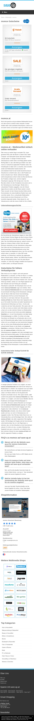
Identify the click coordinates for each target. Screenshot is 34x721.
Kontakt (2, 679)
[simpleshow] (9, 572)
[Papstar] (21, 609)
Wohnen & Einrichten (7, 661)
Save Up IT (27, 692)
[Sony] (9, 603)
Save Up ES (20, 692)
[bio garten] (21, 597)
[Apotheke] (9, 615)
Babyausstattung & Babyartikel (10, 630)
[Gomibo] (21, 566)
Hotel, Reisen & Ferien (8, 656)
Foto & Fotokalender (7, 644)
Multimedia (8, 17)
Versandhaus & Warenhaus (9, 659)
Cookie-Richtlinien (22, 719)
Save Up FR (3, 692)
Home (2, 17)
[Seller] (9, 578)
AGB (4, 541)
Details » (7, 51)
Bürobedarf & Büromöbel (8, 641)
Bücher (4, 639)
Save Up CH (11, 690)
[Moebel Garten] (9, 609)
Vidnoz (20, 304)
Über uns (2, 677)
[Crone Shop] (21, 585)
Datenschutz (3, 681)
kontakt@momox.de (12, 540)
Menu (5, 12)
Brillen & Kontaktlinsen (8, 636)
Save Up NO (12, 692)
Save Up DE (3, 690)
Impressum (3, 683)
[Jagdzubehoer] (9, 597)
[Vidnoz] (9, 566)
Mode (3, 650)
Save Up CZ (19, 690)
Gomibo (25, 304)
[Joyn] (21, 578)
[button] (33, 716)
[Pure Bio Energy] (21, 603)
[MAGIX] (21, 572)
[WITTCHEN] (21, 591)
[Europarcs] (9, 591)
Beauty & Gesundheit (7, 633)
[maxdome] (9, 585)
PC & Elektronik (6, 653)
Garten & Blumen (6, 647)
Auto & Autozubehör (7, 627)
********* (17, 43)
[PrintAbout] (21, 615)
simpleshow (4, 306)
